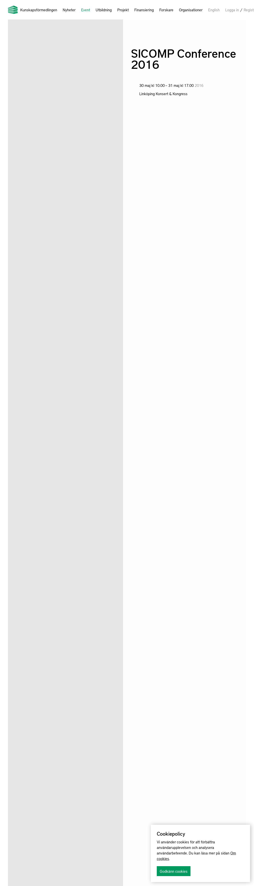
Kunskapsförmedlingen (38, 9)
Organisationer (191, 9)
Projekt (123, 9)
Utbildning (104, 9)
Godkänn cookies (174, 871)
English (214, 9)
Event (85, 9)
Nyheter (69, 9)
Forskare (166, 9)
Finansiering (144, 9)
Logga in (232, 9)
